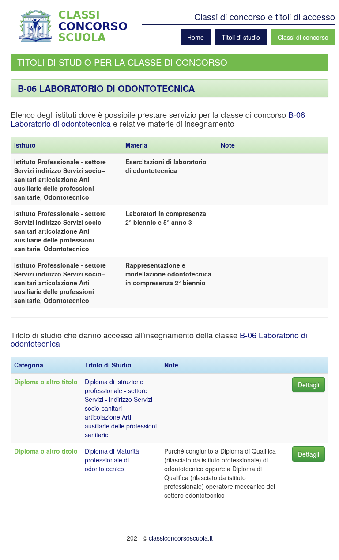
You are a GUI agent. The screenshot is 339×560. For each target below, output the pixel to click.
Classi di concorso (303, 37)
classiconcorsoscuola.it (181, 538)
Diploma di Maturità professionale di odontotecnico (112, 459)
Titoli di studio (241, 37)
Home (195, 37)
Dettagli (308, 384)
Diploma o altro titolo (46, 381)
